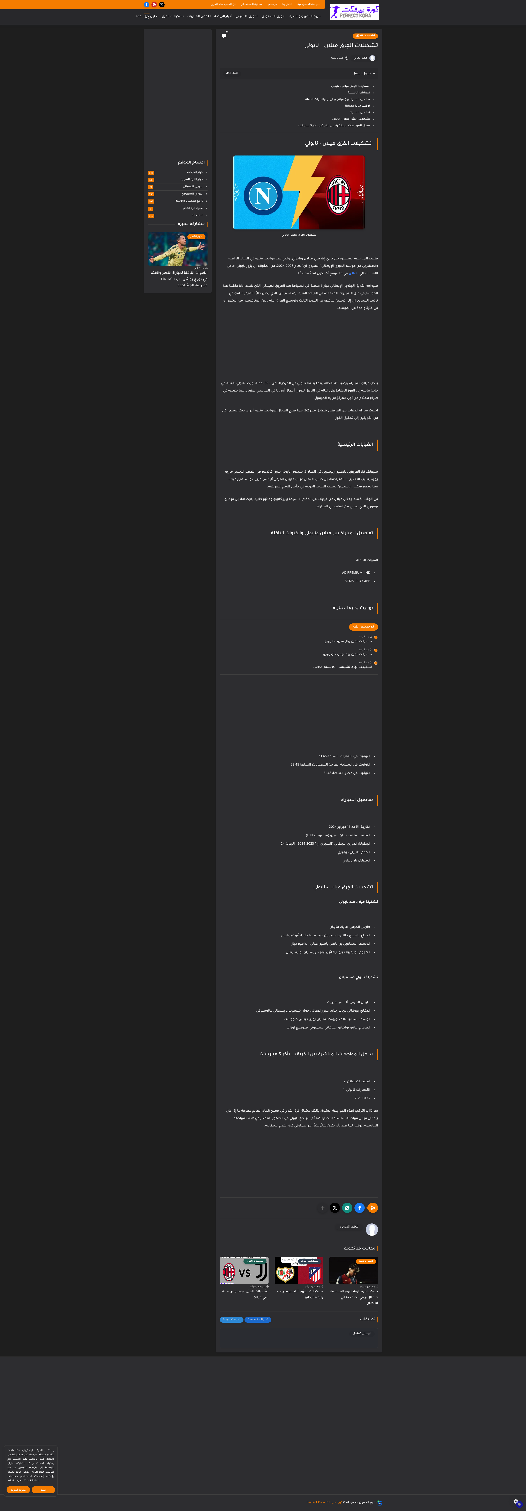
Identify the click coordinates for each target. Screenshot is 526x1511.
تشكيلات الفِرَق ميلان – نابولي (350, 86)
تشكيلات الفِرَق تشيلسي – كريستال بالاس (342, 667)
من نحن (272, 4)
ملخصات (176, 215)
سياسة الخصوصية (309, 4)
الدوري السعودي (274, 16)
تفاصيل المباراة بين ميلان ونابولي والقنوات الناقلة (337, 99)
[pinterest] (154, 4)
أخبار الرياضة (223, 16)
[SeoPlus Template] (379, 1503)
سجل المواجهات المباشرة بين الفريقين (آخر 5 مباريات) (334, 125)
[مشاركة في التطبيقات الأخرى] (322, 1208)
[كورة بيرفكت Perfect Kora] (354, 12)
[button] (359, 1208)
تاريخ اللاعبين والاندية (305, 16)
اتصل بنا (287, 4)
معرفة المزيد (18, 1489)
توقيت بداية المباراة (357, 106)
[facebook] (146, 4)
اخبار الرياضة (176, 172)
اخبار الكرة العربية (176, 179)
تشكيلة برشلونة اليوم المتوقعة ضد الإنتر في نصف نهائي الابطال (354, 1297)
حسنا (43, 1489)
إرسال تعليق (362, 1333)
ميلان (353, 273)
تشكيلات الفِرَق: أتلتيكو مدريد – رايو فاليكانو (300, 1294)
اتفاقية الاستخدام (252, 4)
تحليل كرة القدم (147, 16)
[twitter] (162, 4)
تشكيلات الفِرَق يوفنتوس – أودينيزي (347, 654)
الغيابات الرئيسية (359, 92)
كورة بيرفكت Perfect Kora (325, 1502)
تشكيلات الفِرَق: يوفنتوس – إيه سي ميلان (245, 1294)
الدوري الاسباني (246, 16)
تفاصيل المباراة (360, 112)
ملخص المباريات (199, 16)
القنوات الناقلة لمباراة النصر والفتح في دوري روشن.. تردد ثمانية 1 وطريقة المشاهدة (179, 279)
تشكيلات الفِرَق (172, 16)
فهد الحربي (360, 58)
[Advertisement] (299, 350)
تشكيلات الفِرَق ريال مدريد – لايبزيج (348, 641)
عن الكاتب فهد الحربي (223, 4)
